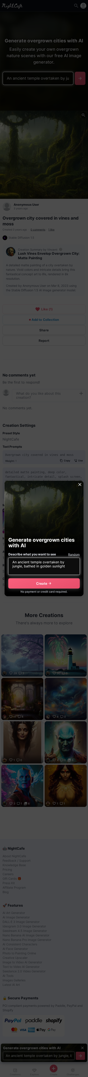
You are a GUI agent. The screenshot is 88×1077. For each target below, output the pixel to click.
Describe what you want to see (32, 554)
